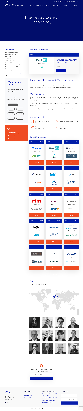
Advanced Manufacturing (11, 52)
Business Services (9, 58)
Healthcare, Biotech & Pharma (12, 70)
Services (47, 5)
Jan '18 (12, 113)
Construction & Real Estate (11, 60)
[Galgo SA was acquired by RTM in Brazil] (36, 205)
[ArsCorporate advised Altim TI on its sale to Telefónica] (36, 152)
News (71, 5)
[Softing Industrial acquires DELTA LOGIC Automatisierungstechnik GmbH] (54, 178)
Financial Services (9, 68)
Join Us (25, 400)
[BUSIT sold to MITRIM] (54, 205)
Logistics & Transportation (11, 75)
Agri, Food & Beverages (10, 54)
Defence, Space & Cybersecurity (13, 64)
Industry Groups (39, 5)
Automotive (8, 56)
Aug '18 (21, 109)
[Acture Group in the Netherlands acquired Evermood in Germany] (54, 257)
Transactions (55, 5)
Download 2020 (13, 105)
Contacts (76, 5)
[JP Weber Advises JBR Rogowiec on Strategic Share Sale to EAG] (36, 231)
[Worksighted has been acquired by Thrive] (36, 178)
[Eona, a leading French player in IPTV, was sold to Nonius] (71, 152)
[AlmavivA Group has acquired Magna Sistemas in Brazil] (54, 231)
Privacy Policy (27, 397)
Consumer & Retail (9, 62)
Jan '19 (12, 109)
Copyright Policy (28, 395)
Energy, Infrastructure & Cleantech (13, 66)
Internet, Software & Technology (13, 73)
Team (60, 5)
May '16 (21, 118)
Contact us (11, 137)
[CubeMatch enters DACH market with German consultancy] (71, 178)
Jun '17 (20, 113)
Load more (54, 274)
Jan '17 (12, 118)
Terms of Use (27, 393)
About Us (32, 5)
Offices (65, 5)
